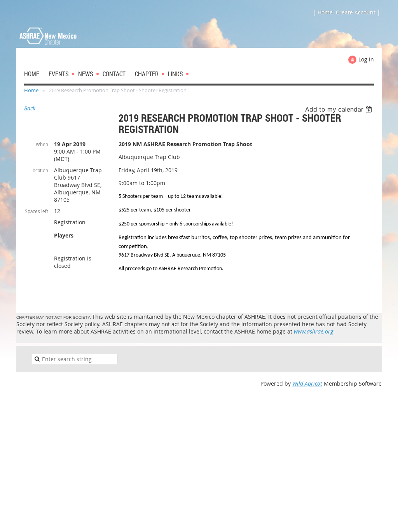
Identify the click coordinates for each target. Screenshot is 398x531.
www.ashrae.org (313, 331)
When (42, 144)
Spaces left (36, 211)
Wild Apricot (307, 383)
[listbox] (339, 109)
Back (29, 108)
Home (31, 90)
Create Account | (358, 12)
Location (39, 170)
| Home (323, 12)
